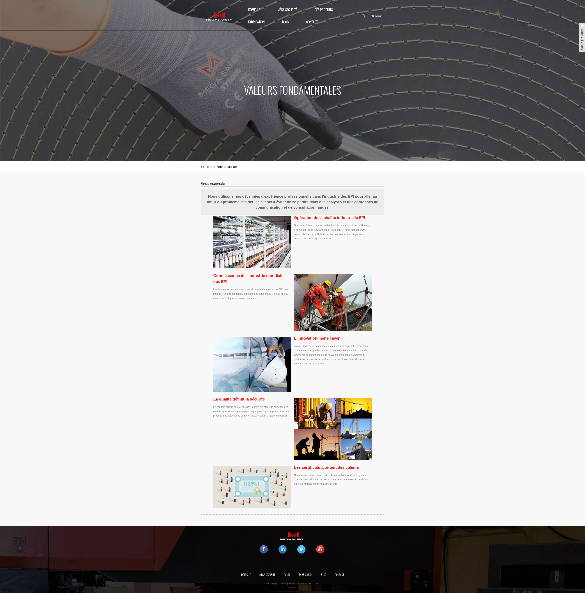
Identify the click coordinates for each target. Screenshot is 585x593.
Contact (312, 22)
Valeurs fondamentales (226, 167)
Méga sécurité (267, 575)
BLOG (285, 22)
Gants (287, 575)
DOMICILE (246, 575)
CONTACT (339, 575)
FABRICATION (305, 575)
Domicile (254, 9)
